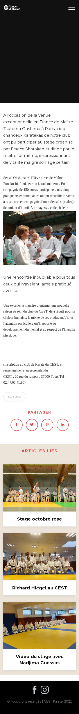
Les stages (40, 51)
